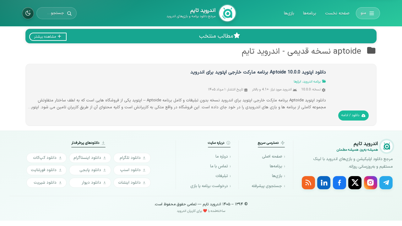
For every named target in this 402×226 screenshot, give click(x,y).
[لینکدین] (323, 182)
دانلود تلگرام (130, 158)
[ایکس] (354, 182)
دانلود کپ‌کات (45, 158)
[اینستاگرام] (370, 182)
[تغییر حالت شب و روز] (28, 13)
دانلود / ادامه (350, 115)
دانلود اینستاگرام (87, 158)
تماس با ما (219, 166)
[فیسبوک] (339, 182)
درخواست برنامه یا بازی (209, 186)
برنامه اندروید (312, 81)
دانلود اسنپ (130, 170)
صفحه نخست (337, 13)
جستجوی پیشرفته (267, 186)
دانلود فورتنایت (44, 170)
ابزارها (297, 81)
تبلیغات (221, 176)
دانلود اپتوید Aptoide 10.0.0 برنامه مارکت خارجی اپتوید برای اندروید (258, 72)
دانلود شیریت (45, 183)
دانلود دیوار (91, 183)
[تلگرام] (386, 182)
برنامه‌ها (309, 13)
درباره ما (221, 156)
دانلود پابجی (90, 170)
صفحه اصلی (272, 156)
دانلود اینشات (129, 183)
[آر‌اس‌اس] (308, 182)
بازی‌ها (289, 13)
